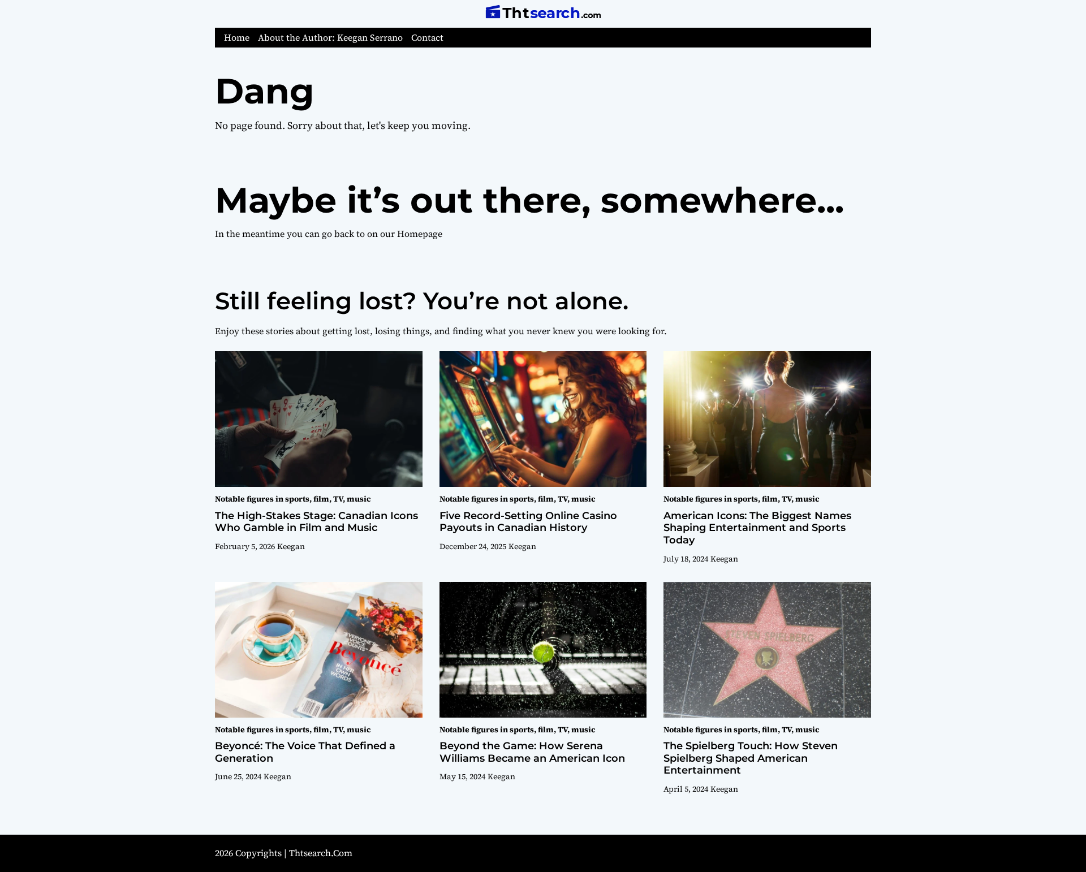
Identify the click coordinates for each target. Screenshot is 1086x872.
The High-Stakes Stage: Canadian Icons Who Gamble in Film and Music (316, 522)
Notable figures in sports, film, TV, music (292, 498)
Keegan (291, 546)
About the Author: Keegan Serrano (330, 37)
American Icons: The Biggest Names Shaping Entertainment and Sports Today (757, 528)
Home (236, 37)
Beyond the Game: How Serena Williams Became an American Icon (532, 752)
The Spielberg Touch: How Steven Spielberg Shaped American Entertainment (750, 758)
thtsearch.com (320, 853)
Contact (427, 37)
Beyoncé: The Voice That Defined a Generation (305, 752)
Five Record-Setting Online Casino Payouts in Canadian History (528, 522)
